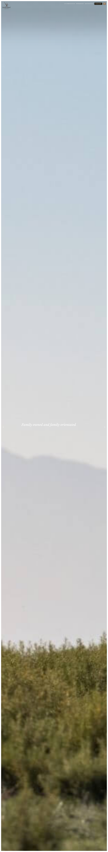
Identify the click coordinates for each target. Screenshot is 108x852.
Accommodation (69, 3)
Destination (89, 3)
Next (105, 427)
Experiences (80, 3)
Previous (3, 427)
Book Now (98, 3)
